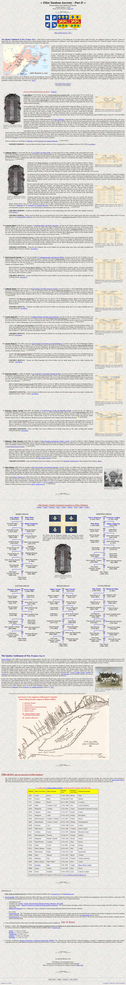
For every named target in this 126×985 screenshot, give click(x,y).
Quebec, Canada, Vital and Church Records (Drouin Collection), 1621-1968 (40, 903)
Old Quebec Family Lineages (63, 84)
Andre (73, 865)
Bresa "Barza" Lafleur (85, 865)
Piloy (48, 865)
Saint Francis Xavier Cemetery (15, 446)
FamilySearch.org (86, 915)
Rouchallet (12, 937)
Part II (33, 80)
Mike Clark (70, 8)
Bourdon (39, 507)
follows (15, 212)
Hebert (81, 507)
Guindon (70, 507)
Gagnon (64, 507)
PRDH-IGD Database (15, 908)
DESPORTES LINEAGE (25, 217)
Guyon (75, 507)
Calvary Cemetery (48, 482)
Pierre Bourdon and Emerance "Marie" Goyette (55, 441)
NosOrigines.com (14, 913)
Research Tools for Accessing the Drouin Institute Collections (39, 905)
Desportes (52, 507)
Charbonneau (13, 934)
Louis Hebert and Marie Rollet (41, 152)
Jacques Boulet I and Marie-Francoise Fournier (44, 289)
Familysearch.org (68, 894)
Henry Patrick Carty (19, 477)
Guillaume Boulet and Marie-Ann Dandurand (45, 317)
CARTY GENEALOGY (37, 484)
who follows (91, 144)
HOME (59, 979)
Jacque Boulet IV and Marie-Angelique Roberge (47, 374)
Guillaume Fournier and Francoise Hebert (51, 257)
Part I (52, 687)
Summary (53, 92)
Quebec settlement (58, 119)
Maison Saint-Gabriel (118, 780)
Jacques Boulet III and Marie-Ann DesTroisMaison (47, 343)
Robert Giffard (5, 659)
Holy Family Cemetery (44, 458)
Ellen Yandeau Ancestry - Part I (63, 33)
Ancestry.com (56, 894)
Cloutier (45, 507)
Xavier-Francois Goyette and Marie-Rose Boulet (56, 410)
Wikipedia (30, 141)
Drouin (58, 507)
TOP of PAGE (73, 979)
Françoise (37, 865)
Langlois (87, 507)
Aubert (11, 931)
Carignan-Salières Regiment (54, 788)
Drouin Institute (9, 897)
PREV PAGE (52, 979)
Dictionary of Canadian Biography (48, 141)
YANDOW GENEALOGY (71, 461)
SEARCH (65, 979)
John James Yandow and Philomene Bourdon (45, 467)
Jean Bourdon (65, 674)
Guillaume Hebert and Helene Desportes (46, 225)
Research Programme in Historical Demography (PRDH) (37, 940)
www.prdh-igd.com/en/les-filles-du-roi (75, 875)
